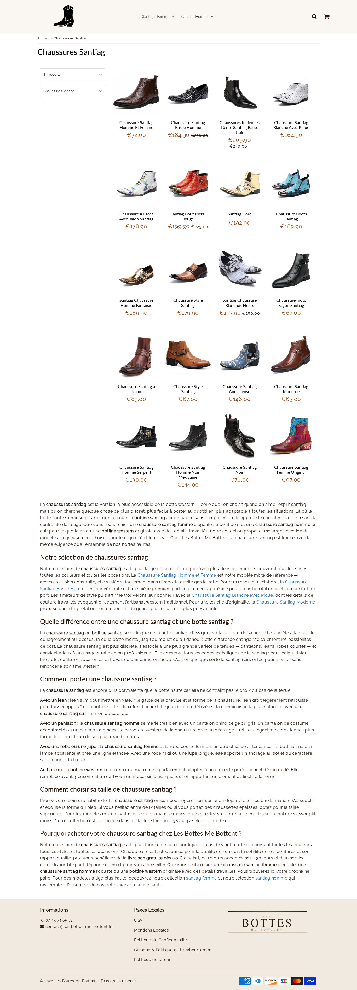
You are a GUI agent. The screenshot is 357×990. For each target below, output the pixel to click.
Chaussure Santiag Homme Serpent (136, 470)
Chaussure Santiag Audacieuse (240, 389)
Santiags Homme (194, 16)
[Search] (314, 16)
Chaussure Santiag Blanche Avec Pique (291, 125)
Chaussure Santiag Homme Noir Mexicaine (188, 472)
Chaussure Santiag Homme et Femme (176, 575)
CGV (138, 920)
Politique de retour (152, 959)
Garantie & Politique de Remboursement (173, 949)
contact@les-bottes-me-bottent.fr (78, 926)
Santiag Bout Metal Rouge (188, 216)
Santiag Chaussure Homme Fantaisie (136, 302)
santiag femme (201, 878)
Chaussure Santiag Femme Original (291, 470)
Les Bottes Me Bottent (75, 981)
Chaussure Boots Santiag (291, 216)
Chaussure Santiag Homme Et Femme (136, 125)
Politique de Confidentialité (160, 940)
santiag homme (271, 878)
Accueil (43, 38)
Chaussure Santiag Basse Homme (188, 125)
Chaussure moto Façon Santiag (291, 302)
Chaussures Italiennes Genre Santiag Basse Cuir (240, 127)
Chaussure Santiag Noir (240, 470)
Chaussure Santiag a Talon (136, 389)
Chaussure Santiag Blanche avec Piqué (232, 595)
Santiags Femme (155, 16)
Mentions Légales (151, 930)
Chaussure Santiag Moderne (291, 389)
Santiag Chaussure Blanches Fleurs (240, 302)
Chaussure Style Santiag (188, 302)
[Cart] (326, 16)
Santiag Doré (239, 213)
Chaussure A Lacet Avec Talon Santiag (136, 216)
